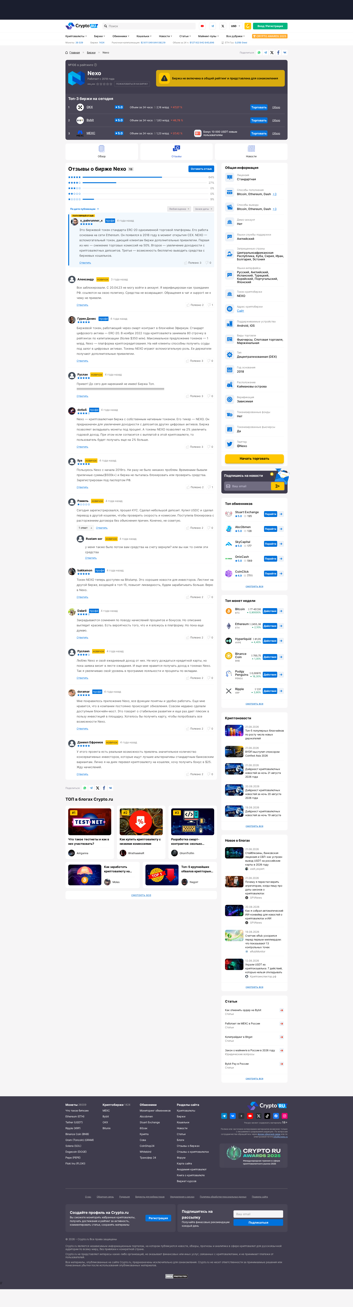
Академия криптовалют (191, 1169)
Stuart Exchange (247, 512)
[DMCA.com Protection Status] (176, 1276)
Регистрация (274, 26)
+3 (275, 194)
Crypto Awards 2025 (271, 36)
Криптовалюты (74, 36)
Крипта (144, 1134)
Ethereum (242, 624)
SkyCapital (242, 541)
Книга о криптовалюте (191, 1175)
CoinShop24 (147, 1145)
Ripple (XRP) (73, 1128)
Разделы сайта (188, 1105)
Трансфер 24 (148, 1157)
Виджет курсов (186, 1181)
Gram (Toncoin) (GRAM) (79, 1139)
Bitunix (107, 1128)
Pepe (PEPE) (73, 1157)
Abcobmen (146, 1116)
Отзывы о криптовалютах (193, 1151)
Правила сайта (260, 1196)
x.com (223, 26)
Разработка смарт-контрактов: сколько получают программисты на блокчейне (192, 841)
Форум (181, 1157)
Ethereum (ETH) (74, 1116)
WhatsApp (259, 52)
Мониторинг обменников (155, 1110)
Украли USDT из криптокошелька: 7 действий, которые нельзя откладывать (263, 968)
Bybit (90, 120)
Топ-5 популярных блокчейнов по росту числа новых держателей (264, 734)
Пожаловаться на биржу (132, 83)
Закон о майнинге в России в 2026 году (250, 1050)
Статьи (183, 36)
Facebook (278, 52)
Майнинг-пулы (207, 36)
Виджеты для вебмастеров (150, 1196)
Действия (270, 611)
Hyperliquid (243, 638)
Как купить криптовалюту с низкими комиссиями (140, 841)
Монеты (71, 1105)
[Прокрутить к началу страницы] (344, 1284)
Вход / (261, 26)
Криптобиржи (113, 1105)
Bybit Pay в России (237, 1063)
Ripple (239, 689)
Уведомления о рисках (182, 1196)
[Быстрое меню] (248, 26)
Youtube (202, 26)
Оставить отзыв (201, 168)
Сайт (240, 310)
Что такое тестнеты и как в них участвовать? (88, 841)
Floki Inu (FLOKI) (75, 1163)
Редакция (124, 1196)
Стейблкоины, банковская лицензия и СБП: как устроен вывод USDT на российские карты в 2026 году (263, 858)
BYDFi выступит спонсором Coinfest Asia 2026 (262, 753)
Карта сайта (184, 1163)
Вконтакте (285, 52)
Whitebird (145, 1151)
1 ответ (83, 527)
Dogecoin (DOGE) (76, 1151)
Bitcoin (240, 609)
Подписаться (258, 1222)
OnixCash (242, 556)
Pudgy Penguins (241, 673)
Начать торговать (254, 458)
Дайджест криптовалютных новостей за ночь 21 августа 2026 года (263, 772)
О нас (88, 1196)
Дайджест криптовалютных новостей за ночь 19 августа (263, 813)
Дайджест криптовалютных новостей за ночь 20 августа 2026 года (263, 794)
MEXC (91, 133)
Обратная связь (105, 1196)
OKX (90, 107)
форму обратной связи (269, 1134)
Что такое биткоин (77, 1110)
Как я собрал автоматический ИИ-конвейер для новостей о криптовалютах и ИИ (264, 914)
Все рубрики (234, 36)
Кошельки (143, 36)
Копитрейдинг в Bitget (238, 1036)
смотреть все (141, 895)
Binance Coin (240, 655)
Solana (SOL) (73, 1145)
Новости (164, 36)
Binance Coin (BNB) (77, 1134)
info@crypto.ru (280, 1136)
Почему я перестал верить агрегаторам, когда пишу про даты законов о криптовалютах (263, 887)
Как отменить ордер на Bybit (243, 1010)
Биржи (98, 36)
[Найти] (105, 26)
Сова (143, 1139)
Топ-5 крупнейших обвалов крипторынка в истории (197, 869)
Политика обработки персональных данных (223, 1196)
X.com (272, 52)
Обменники (120, 36)
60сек (143, 1128)
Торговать (259, 107)
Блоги (180, 1139)
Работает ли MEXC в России (242, 1023)
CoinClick (242, 571)
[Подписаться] (277, 486)
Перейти (270, 514)
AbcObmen (243, 527)
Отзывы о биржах (188, 1145)
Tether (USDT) (74, 1122)
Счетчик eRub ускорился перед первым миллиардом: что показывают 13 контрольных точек (263, 941)
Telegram (212, 26)
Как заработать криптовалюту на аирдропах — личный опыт (120, 869)
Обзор (276, 107)
